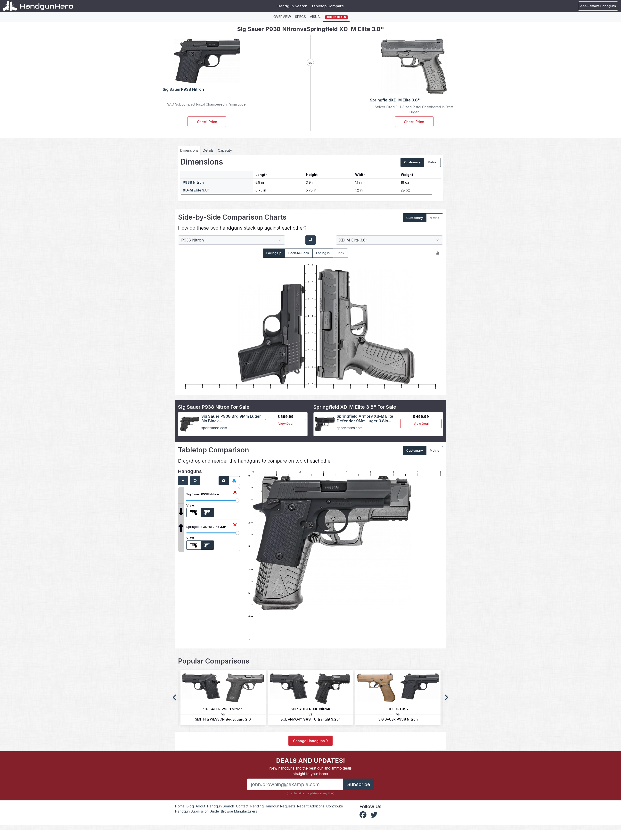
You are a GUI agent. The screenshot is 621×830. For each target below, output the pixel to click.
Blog (190, 806)
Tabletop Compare (327, 6)
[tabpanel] (310, 176)
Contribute (334, 806)
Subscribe (358, 784)
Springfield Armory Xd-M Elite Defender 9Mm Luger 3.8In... (365, 418)
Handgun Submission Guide (197, 811)
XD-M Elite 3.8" (196, 190)
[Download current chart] (438, 253)
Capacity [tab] (225, 150)
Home (180, 806)
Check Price (207, 122)
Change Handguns (309, 741)
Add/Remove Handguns (598, 6)
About (200, 806)
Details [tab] (208, 150)
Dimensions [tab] (189, 150)
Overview (282, 17)
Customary (412, 162)
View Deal (285, 423)
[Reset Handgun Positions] (195, 480)
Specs (300, 17)
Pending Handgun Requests (272, 806)
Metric (432, 162)
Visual (315, 17)
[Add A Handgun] (183, 480)
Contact (242, 806)
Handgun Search (292, 6)
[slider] (237, 500)
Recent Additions (310, 806)
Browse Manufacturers (239, 811)
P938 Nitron (193, 182)
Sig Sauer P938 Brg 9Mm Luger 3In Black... (231, 418)
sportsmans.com (214, 428)
